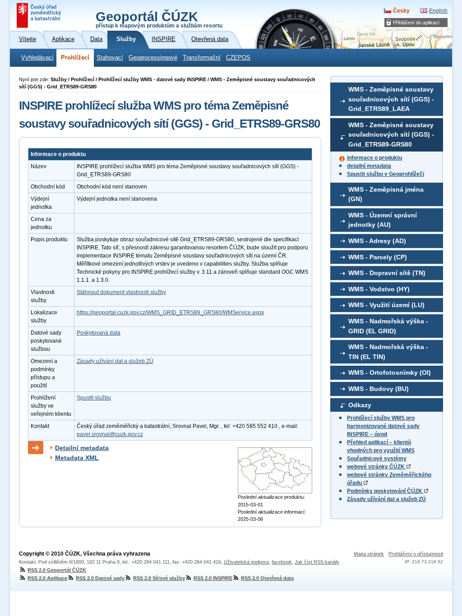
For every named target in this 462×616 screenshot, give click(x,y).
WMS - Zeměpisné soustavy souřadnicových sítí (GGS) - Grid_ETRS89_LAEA (391, 99)
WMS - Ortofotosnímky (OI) (389, 372)
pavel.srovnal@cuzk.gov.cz (110, 434)
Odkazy (359, 405)
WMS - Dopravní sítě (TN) (386, 272)
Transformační (202, 58)
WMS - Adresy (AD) (377, 240)
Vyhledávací (37, 58)
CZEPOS (238, 58)
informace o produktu (374, 158)
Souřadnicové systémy (377, 458)
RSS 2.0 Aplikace (47, 578)
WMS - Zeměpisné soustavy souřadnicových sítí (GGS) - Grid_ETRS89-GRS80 (391, 134)
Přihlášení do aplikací (416, 22)
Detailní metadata (82, 447)
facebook (282, 562)
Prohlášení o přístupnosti (415, 553)
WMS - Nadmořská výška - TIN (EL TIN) (388, 351)
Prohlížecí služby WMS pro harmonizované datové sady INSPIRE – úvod (383, 426)
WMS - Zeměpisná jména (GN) (386, 194)
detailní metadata (369, 166)
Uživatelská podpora (246, 562)
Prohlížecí (75, 58)
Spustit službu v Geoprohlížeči (385, 174)
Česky (401, 11)
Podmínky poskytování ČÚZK (385, 491)
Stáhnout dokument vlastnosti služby (121, 292)
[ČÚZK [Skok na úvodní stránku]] (40, 15)
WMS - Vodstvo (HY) (379, 289)
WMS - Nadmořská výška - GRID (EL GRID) (388, 326)
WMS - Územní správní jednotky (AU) (382, 220)
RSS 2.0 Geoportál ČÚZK (57, 570)
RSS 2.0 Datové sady (100, 578)
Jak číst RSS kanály (317, 562)
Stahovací (110, 58)
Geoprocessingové (153, 58)
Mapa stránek (369, 553)
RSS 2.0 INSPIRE (213, 578)
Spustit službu (94, 398)
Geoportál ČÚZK (159, 18)
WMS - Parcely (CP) (377, 257)
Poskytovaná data (98, 333)
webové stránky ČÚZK (376, 467)
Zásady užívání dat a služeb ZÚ (386, 499)
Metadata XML (77, 457)
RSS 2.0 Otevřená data (267, 578)
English (438, 11)
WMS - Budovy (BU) (378, 388)
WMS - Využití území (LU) (386, 304)
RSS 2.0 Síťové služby (159, 578)
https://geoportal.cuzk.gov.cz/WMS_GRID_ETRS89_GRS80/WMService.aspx (170, 312)
